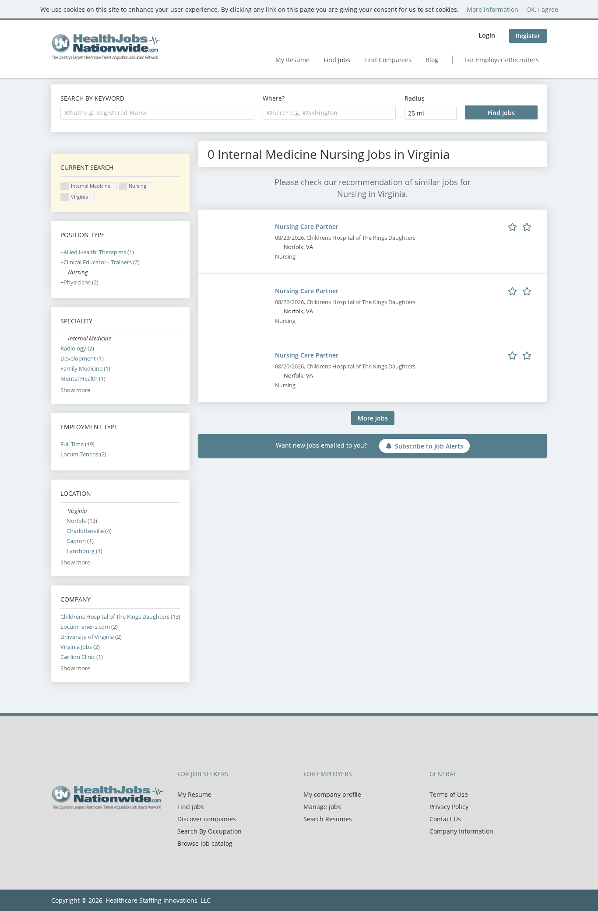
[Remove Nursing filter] (64, 272)
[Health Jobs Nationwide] (105, 47)
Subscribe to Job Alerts (429, 446)
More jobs (373, 418)
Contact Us (445, 819)
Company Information (461, 831)
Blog (432, 60)
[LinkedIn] (86, 828)
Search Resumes (327, 819)
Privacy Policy (448, 806)
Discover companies (206, 819)
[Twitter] (72, 828)
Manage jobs (322, 806)
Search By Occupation (209, 831)
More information (492, 9)
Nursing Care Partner (306, 226)
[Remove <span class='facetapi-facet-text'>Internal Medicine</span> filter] (65, 186)
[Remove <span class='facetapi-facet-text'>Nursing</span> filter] (123, 186)
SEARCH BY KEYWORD (92, 98)
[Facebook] (57, 828)
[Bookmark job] (521, 226)
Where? (274, 98)
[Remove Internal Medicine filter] (64, 338)
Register (528, 36)
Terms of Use (448, 794)
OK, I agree (542, 9)
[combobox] (157, 113)
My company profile (332, 794)
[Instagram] (99, 828)
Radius (415, 98)
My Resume (292, 60)
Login (486, 35)
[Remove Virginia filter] (64, 511)
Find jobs (190, 806)
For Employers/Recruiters (502, 60)
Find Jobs (337, 60)
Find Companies (388, 60)
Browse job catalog (204, 843)
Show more (75, 390)
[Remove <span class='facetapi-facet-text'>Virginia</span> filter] (65, 197)
